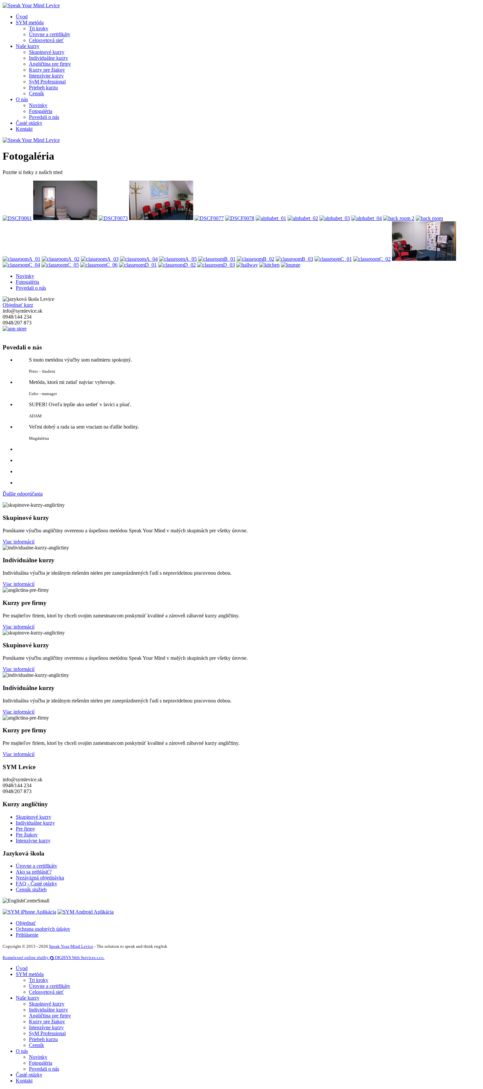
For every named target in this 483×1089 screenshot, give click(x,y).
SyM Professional (47, 81)
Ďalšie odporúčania (23, 494)
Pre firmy (25, 829)
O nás (22, 99)
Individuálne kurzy (48, 58)
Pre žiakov (27, 834)
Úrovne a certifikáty (49, 34)
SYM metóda (30, 22)
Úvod (22, 16)
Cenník (36, 93)
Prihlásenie (27, 935)
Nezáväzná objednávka (40, 877)
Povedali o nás (44, 117)
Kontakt (24, 129)
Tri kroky (38, 28)
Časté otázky (29, 123)
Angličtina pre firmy (50, 64)
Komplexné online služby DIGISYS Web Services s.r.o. (53, 957)
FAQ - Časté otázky (36, 883)
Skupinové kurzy (46, 52)
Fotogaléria (40, 111)
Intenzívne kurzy (46, 75)
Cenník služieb (31, 889)
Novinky (38, 105)
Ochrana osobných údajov (43, 929)
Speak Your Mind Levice (71, 946)
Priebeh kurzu (43, 87)
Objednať (26, 923)
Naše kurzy (27, 46)
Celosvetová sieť (46, 40)
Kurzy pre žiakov (47, 70)
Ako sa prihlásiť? (34, 872)
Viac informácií (18, 541)
